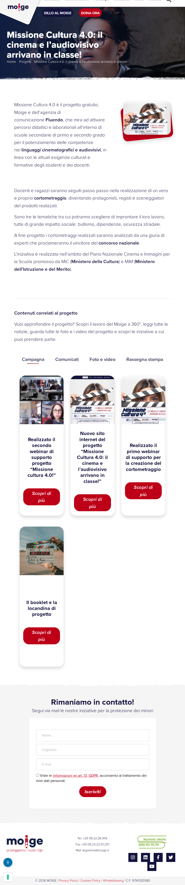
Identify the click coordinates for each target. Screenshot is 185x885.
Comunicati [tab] (67, 359)
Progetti (25, 61)
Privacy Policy (68, 880)
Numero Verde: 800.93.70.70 (152, 842)
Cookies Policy (90, 880)
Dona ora (90, 13)
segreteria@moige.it (95, 850)
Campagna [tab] (33, 359)
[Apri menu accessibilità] (7, 862)
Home (11, 61)
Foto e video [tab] (103, 359)
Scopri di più (41, 497)
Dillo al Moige (57, 13)
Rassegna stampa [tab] (144, 359)
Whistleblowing (113, 880)
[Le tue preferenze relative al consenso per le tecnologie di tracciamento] (8, 877)
